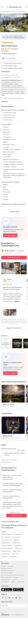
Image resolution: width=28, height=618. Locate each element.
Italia (6, 605)
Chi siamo (14, 579)
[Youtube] (16, 597)
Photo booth (4, 556)
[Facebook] (2, 597)
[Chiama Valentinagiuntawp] (3, 515)
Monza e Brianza (5, 11)
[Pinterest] (9, 597)
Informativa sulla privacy (7, 570)
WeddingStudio (8, 436)
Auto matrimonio (17, 537)
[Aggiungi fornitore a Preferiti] (25, 16)
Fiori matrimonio (18, 545)
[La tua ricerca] (2, 16)
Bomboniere (17, 540)
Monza (13, 11)
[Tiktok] (19, 597)
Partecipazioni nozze (6, 540)
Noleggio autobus (5, 542)
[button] (14, 228)
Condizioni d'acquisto (6, 568)
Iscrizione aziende (5, 579)
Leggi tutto (4, 101)
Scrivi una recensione (14, 257)
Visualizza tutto (14, 211)
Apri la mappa (21, 450)
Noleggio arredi (16, 542)
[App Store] (6, 591)
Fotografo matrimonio (6, 534)
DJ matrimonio (13, 556)
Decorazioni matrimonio (7, 548)
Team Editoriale (5, 582)
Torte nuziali (15, 554)
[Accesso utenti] (26, 7)
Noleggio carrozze (5, 551)
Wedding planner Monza (7, 462)
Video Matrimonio (18, 534)
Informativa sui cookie (6, 573)
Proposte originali (5, 554)
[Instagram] (13, 597)
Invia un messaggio (10, 235)
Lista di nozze (18, 548)
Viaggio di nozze (17, 551)
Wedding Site (20, 582)
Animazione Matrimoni (6, 545)
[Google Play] (18, 591)
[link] (13, 397)
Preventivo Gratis (16, 515)
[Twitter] (6, 597)
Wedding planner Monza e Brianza (9, 459)
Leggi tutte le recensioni (13, 328)
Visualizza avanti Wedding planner (10, 521)
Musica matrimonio (5, 537)
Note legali (10, 566)
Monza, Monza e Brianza (10, 53)
